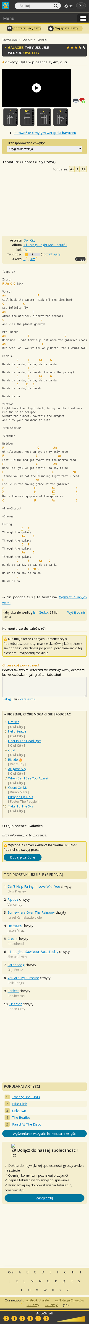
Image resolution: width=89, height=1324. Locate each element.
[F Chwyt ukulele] (10, 117)
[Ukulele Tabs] (5, 5)
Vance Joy (17, 764)
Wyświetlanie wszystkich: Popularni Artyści (44, 1133)
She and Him (17, 956)
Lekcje (53, 1305)
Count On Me (18, 787)
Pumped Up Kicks (20, 797)
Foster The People (23, 801)
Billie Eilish (19, 1104)
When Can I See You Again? (28, 778)
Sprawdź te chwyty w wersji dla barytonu (45, 133)
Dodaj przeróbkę (22, 857)
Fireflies (13, 722)
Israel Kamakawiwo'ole (25, 917)
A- (72, 169)
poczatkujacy (51, 254)
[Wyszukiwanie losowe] (71, 6)
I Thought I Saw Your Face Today (33, 951)
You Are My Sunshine (23, 978)
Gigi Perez (15, 969)
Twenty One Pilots (26, 1097)
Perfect (13, 991)
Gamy (34, 1305)
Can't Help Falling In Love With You (34, 886)
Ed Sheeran (16, 996)
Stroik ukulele (39, 1300)
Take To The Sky (20, 806)
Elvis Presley (17, 891)
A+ (83, 169)
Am (32, 259)
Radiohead (16, 943)
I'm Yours (15, 925)
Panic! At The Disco (26, 1124)
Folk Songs (16, 983)
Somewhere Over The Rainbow (31, 912)
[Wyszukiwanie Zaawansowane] (66, 6)
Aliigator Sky (17, 769)
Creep (12, 938)
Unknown (19, 1110)
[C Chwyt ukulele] (44, 117)
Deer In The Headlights (24, 741)
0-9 (10, 1272)
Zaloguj (7, 699)
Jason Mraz (16, 930)
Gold (11, 750)
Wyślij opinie (76, 612)
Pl (80, 6)
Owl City (31, 52)
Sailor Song (16, 965)
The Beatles (21, 1117)
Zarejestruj (28, 699)
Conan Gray (16, 1009)
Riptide (13, 759)
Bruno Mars (18, 792)
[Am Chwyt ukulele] (27, 117)
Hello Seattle (17, 731)
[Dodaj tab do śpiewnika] (83, 100)
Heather (15, 1004)
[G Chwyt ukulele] (60, 117)
